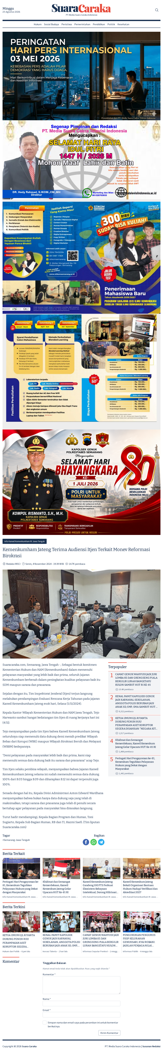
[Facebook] (86, 842)
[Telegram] (101, 842)
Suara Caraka (29, 1046)
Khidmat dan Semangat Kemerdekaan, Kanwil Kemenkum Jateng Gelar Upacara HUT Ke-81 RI (57, 887)
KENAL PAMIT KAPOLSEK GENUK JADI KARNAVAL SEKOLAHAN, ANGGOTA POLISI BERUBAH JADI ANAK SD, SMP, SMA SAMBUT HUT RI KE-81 (61, 940)
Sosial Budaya (51, 24)
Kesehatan (123, 24)
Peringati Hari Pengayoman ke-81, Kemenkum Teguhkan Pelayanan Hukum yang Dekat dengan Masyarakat (21, 887)
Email (47, 1010)
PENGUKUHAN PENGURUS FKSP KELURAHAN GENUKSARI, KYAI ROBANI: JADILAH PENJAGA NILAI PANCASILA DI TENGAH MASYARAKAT (139, 940)
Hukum (38, 24)
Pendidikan (99, 24)
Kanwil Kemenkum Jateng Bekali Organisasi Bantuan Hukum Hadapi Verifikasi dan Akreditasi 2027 (140, 887)
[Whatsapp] (93, 842)
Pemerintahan (82, 24)
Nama (47, 998)
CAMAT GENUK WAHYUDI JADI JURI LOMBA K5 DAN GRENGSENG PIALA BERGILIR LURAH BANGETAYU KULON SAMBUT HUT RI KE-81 (101, 940)
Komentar (49, 974)
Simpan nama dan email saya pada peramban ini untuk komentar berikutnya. (83, 1024)
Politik (111, 24)
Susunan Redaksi (151, 1046)
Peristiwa (66, 24)
